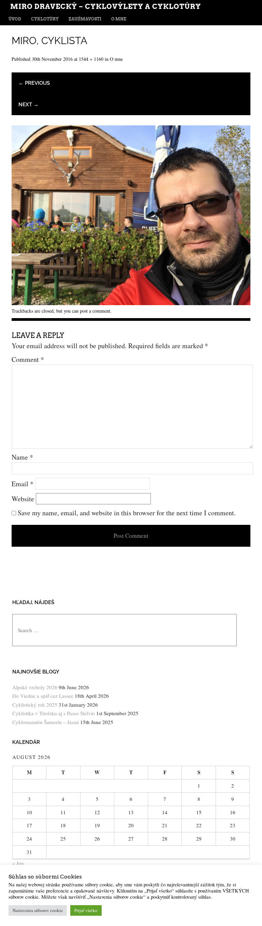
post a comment (95, 311)
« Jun (18, 863)
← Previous (34, 83)
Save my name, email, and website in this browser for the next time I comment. (127, 512)
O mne (118, 19)
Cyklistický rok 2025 (34, 704)
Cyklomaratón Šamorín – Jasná (45, 722)
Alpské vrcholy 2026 (34, 687)
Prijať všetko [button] (86, 910)
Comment (28, 359)
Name (22, 457)
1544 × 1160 (91, 59)
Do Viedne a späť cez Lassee (42, 695)
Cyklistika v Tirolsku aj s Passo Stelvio (53, 713)
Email (22, 483)
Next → (28, 104)
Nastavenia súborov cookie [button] (38, 910)
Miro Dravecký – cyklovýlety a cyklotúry (105, 6)
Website (23, 498)
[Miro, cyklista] (131, 302)
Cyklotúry (45, 19)
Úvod (15, 19)
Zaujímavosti (85, 19)
